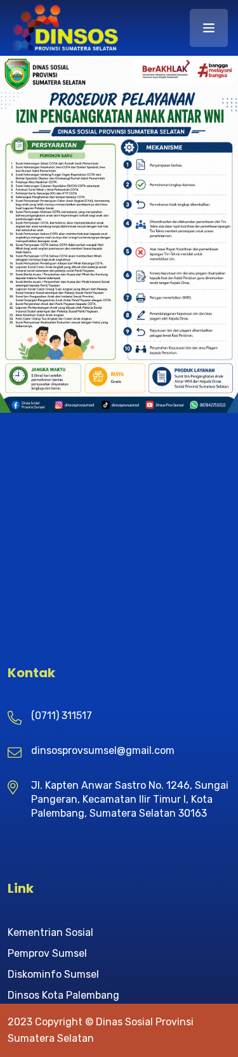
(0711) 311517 (61, 716)
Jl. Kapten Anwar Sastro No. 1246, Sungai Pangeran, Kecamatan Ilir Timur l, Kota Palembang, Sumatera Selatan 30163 (129, 799)
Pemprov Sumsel (47, 953)
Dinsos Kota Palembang (63, 995)
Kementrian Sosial (50, 932)
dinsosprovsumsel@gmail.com (103, 750)
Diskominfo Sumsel (53, 974)
